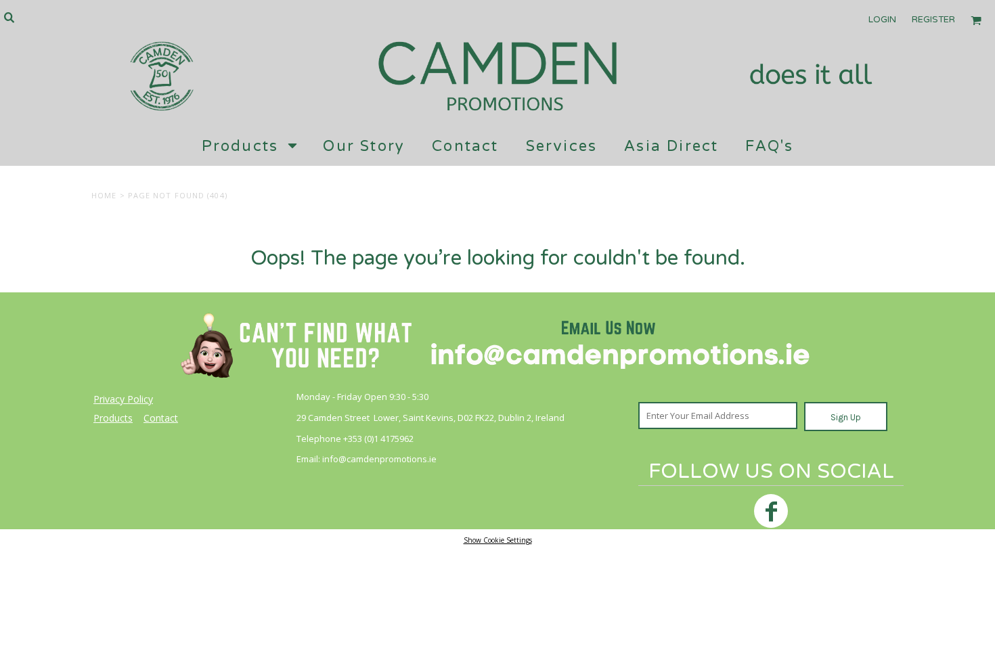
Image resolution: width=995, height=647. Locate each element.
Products (113, 417)
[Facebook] (771, 511)
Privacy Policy (123, 399)
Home (103, 195)
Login (882, 19)
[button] (8, 17)
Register (933, 19)
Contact (160, 417)
